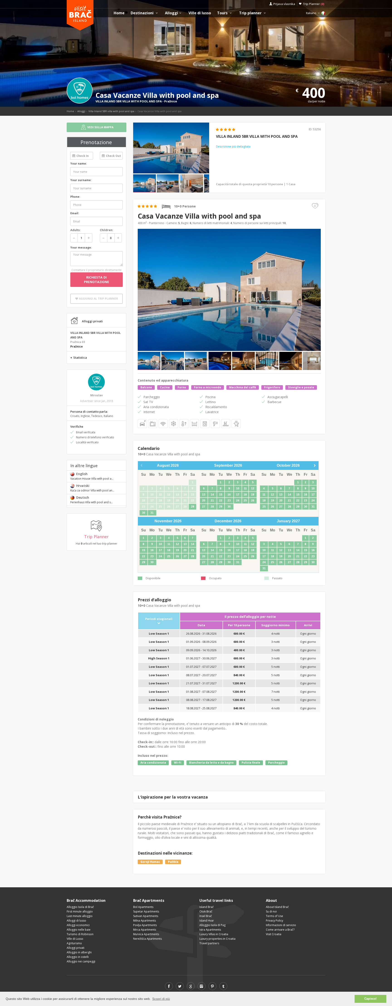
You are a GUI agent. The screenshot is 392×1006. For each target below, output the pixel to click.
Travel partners (209, 943)
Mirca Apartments (144, 930)
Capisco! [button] (370, 998)
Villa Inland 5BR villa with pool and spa (111, 111)
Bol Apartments (143, 907)
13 (203, 494)
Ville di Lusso (75, 939)
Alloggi (171, 13)
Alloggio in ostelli (78, 957)
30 (143, 512)
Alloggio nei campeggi (81, 961)
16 (229, 494)
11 (245, 488)
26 (252, 500)
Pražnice (170, 101)
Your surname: (81, 180)
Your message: (81, 247)
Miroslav (96, 395)
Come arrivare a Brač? (280, 930)
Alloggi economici (78, 925)
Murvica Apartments (146, 934)
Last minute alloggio (80, 916)
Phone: (75, 197)
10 (237, 488)
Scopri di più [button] (161, 999)
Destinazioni (142, 13)
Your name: (78, 163)
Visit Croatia (273, 934)
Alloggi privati (75, 948)
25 (245, 500)
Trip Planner (313, 4)
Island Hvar (206, 920)
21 (212, 500)
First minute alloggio (80, 911)
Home (119, 13)
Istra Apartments (210, 930)
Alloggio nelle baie (79, 930)
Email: (74, 213)
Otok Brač (205, 911)
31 (152, 512)
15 (220, 494)
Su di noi (271, 911)
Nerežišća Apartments (147, 939)
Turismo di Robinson (80, 934)
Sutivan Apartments (145, 916)
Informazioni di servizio (281, 925)
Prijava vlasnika (284, 4)
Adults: (75, 230)
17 (237, 494)
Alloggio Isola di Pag (212, 925)
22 (220, 500)
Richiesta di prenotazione (96, 279)
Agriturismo (74, 943)
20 (203, 500)
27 (203, 506)
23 (229, 500)
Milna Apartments (144, 920)
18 (245, 494)
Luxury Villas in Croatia (213, 934)
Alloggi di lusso (76, 920)
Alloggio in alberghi (79, 952)
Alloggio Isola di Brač (80, 907)
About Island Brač (277, 907)
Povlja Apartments (145, 925)
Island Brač (206, 907)
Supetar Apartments (146, 911)
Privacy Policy (274, 920)
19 (252, 494)
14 (212, 494)
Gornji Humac (150, 862)
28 (212, 506)
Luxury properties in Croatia (217, 939)
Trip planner (250, 13)
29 (192, 506)
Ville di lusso (200, 13)
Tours (222, 13)
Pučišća (173, 862)
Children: (106, 230)
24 (237, 500)
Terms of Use (274, 916)
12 (252, 488)
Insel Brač (205, 916)
